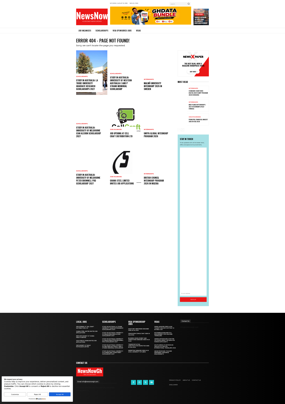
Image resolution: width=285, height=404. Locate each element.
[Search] (188, 4)
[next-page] (182, 129)
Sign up (193, 299)
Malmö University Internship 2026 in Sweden (153, 86)
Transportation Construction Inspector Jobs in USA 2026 (138, 346)
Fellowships (199, 14)
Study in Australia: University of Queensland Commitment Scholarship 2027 (112, 352)
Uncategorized (195, 117)
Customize (15, 394)
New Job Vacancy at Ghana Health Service (85, 336)
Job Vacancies (116, 129)
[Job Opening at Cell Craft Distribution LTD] (125, 120)
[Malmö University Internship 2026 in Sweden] (159, 72)
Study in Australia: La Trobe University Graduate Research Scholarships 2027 (87, 85)
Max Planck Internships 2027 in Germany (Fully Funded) (197, 106)
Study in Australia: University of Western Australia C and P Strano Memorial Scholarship (121, 83)
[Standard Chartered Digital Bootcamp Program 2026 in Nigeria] (182, 92)
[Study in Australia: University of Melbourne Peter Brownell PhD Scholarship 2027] (91, 167)
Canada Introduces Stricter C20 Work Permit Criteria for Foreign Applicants (164, 340)
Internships (149, 79)
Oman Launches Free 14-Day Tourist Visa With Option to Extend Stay (164, 328)
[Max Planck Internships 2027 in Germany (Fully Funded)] (182, 106)
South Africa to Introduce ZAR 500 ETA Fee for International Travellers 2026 (165, 346)
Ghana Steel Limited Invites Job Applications (122, 182)
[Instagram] (139, 382)
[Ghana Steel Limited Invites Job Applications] (125, 167)
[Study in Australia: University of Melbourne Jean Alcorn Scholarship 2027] (91, 120)
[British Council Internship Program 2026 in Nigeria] (159, 167)
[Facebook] (133, 382)
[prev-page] (179, 129)
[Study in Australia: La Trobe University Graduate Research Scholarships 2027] (91, 72)
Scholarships (82, 76)
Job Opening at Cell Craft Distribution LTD (121, 135)
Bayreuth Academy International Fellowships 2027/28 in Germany (201, 20)
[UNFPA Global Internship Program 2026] (159, 120)
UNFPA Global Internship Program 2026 (156, 135)
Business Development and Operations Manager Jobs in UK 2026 (139, 340)
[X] (145, 382)
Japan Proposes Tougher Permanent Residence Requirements (163, 352)
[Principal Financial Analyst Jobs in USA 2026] (182, 119)
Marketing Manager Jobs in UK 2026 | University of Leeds (138, 351)
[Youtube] (151, 382)
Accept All (59, 394)
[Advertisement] (193, 219)
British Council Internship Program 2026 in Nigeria (154, 180)
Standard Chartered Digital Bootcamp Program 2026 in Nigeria (198, 93)
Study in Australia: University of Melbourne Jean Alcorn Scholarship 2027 (88, 132)
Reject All (37, 394)
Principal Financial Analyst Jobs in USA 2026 (198, 120)
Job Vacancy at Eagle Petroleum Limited (83, 346)
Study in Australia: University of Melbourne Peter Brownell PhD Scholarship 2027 (88, 179)
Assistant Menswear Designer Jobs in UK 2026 (138, 329)
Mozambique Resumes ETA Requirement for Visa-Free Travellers (163, 334)
